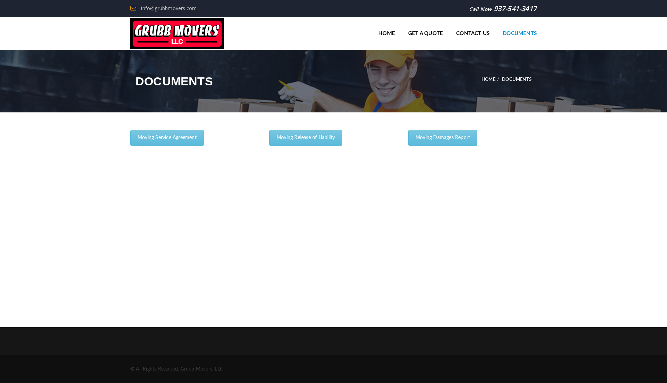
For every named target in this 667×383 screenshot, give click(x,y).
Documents (520, 33)
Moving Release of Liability (306, 137)
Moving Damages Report (442, 137)
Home (386, 33)
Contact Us (472, 33)
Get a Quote (425, 33)
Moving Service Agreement (167, 137)
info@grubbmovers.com (168, 8)
